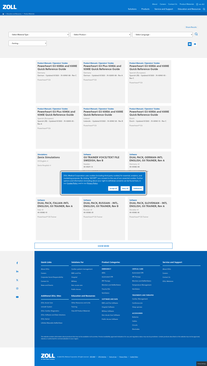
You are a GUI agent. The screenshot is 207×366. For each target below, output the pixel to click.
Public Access (76, 289)
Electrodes (136, 329)
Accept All (113, 188)
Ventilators (105, 293)
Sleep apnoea (137, 307)
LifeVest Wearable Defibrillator (51, 323)
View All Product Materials (80, 311)
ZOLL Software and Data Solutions (53, 315)
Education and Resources (189, 9)
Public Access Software (110, 319)
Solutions (132, 9)
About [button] (155, 4)
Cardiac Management (140, 299)
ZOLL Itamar (45, 319)
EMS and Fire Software (110, 303)
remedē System (46, 307)
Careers (163, 4)
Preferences (137, 188)
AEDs (103, 273)
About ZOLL (45, 269)
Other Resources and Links (80, 303)
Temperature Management (141, 285)
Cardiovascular (137, 303)
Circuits (134, 325)
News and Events (47, 285)
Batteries (135, 317)
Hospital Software (108, 307)
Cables (134, 321)
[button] (200, 5)
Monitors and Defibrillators (111, 285)
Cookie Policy (134, 357)
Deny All (125, 188)
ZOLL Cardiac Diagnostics (50, 311)
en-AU (201, 4)
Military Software (108, 311)
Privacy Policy (123, 357)
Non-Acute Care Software (111, 315)
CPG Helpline (102, 357)
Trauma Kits (106, 289)
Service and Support (163, 9)
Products (145, 9)
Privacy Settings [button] (202, 363)
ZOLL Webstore (168, 281)
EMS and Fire (76, 273)
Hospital (74, 277)
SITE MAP (92, 357)
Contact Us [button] (173, 4)
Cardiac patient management (82, 269)
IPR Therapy (106, 281)
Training (74, 307)
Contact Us (45, 281)
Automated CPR (107, 277)
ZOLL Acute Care (47, 303)
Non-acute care (76, 285)
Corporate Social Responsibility (52, 277)
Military (74, 281)
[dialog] (103, 183)
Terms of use (113, 357)
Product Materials (187, 4)
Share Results (191, 27)
